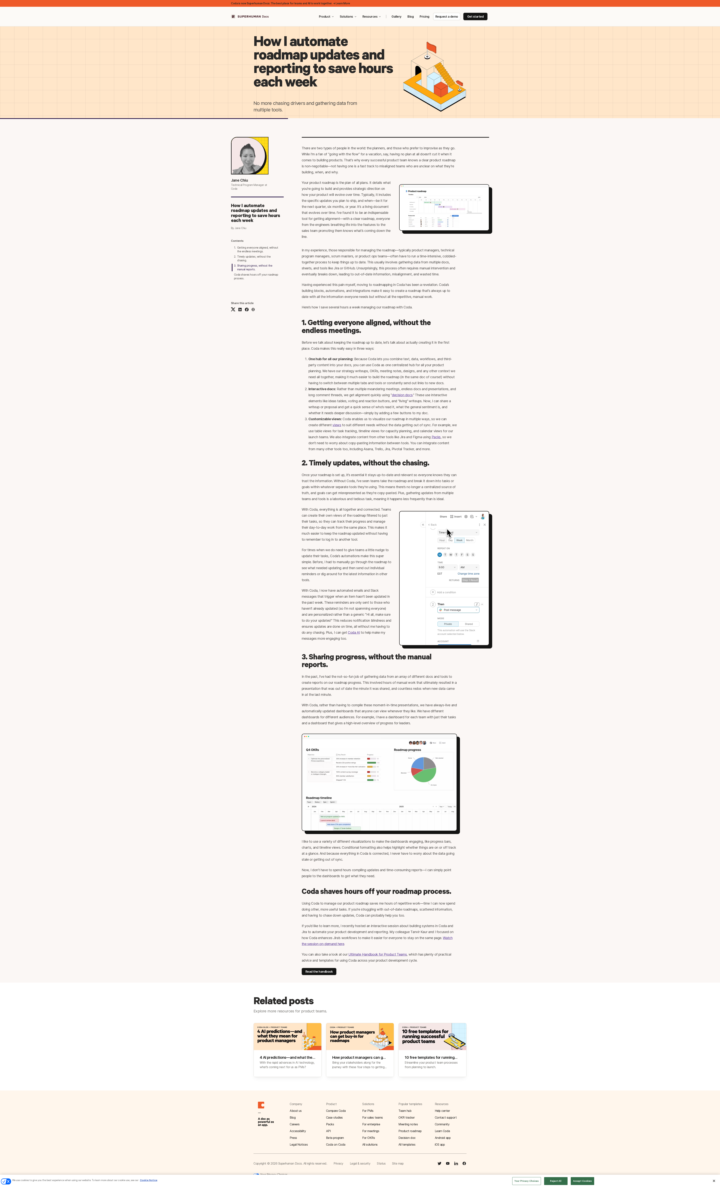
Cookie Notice (148, 1180)
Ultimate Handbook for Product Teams (377, 954)
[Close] (714, 1181)
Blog (410, 16)
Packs (436, 437)
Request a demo (446, 16)
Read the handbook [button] (319, 971)
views (336, 425)
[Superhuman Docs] (250, 16)
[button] (253, 309)
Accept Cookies (582, 1181)
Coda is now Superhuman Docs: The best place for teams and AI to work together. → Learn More (290, 3)
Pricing (424, 16)
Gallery (396, 16)
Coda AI (354, 632)
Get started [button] (475, 16)
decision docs (402, 395)
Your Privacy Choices (273, 1174)
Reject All (555, 1181)
